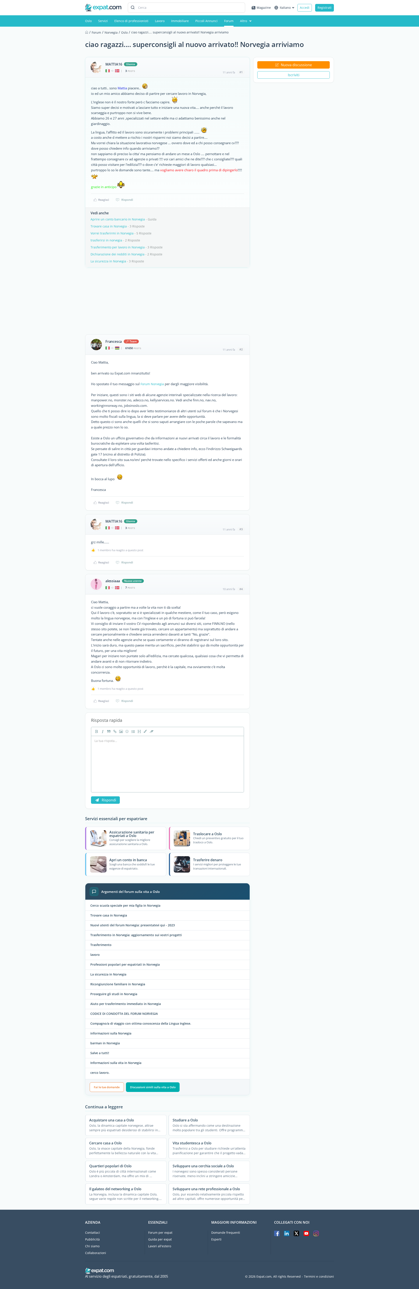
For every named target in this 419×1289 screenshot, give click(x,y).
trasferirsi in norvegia (106, 240)
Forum (229, 21)
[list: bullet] (133, 731)
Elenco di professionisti (131, 21)
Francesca (113, 341)
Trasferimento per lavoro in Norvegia (118, 247)
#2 (241, 349)
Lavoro (160, 21)
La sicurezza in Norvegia (108, 261)
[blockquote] (108, 731)
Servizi (103, 21)
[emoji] (127, 731)
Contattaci (92, 1232)
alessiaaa (112, 581)
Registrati (324, 7)
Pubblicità (92, 1239)
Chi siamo (92, 1246)
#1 (241, 72)
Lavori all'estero (159, 1246)
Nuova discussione (296, 64)
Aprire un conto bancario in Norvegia (118, 219)
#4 (241, 589)
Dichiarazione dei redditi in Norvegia (117, 254)
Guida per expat (160, 1239)
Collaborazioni (95, 1253)
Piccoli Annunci (206, 21)
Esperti (216, 1239)
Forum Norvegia (152, 384)
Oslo (88, 21)
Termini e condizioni (319, 1276)
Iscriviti (293, 75)
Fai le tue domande (107, 1087)
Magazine (264, 7)
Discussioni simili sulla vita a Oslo (153, 1087)
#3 (241, 529)
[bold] (96, 731)
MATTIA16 (113, 64)
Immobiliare (180, 21)
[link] (114, 731)
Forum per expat (160, 1232)
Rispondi (127, 200)
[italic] (102, 731)
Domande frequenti (225, 1232)
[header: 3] (139, 731)
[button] (145, 731)
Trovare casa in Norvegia (109, 226)
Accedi (304, 7)
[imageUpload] (120, 731)
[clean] (151, 731)
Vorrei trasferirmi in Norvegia (112, 233)
